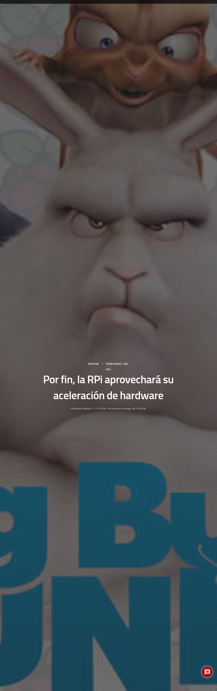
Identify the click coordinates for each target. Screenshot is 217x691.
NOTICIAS (93, 363)
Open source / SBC (117, 363)
